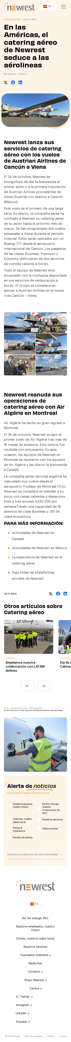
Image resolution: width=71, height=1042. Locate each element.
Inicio (6, 708)
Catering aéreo (35, 708)
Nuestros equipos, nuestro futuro (23, 805)
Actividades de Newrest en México (39, 548)
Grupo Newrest (34, 980)
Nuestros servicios (19, 708)
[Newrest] (19, 6)
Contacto (34, 971)
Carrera (34, 988)
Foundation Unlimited (34, 955)
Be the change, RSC (35, 918)
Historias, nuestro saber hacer (22, 820)
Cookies (62, 1036)
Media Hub (35, 963)
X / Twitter (23, 996)
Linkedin (21, 1013)
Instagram (22, 1005)
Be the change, (51, 808)
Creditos (51, 1036)
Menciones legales (33, 1036)
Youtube (21, 1022)
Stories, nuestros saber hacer (35, 938)
